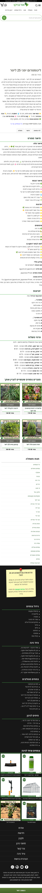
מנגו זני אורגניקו (33, 689)
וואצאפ (18, 1)
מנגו (24, 10)
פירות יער (37, 539)
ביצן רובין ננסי (33, 709)
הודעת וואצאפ (20, 589)
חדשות (21, 833)
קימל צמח (35, 636)
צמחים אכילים (36, 547)
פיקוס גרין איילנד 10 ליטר (30, 703)
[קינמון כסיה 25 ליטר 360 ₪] (10, 429)
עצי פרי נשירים (35, 520)
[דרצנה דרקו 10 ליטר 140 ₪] (10, 393)
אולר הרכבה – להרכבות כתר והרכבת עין (25, 648)
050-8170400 (25, 1)
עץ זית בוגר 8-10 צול (31, 687)
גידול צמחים (17, 10)
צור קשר (21, 848)
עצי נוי (12, 124)
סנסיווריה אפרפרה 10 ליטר (29, 695)
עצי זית (38, 508)
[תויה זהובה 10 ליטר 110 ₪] (32, 429)
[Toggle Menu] (39, 5)
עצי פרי (37, 516)
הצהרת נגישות (21, 858)
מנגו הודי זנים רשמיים (31, 737)
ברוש (36, 628)
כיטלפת (35, 630)
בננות (38, 476)
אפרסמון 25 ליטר (32, 700)
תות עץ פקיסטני (33, 684)
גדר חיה (37, 480)
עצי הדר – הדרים (32, 723)
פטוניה (36, 617)
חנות (35, 10)
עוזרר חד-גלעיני (33, 619)
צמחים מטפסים (35, 551)
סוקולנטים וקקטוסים (34, 496)
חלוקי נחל (37, 492)
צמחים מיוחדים (35, 468)
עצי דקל (37, 500)
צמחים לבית (34, 731)
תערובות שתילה (35, 563)
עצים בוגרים (36, 524)
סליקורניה (35, 614)
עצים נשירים (36, 527)
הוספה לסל (21, 890)
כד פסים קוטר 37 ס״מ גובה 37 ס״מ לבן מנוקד (23, 706)
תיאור (28, 130)
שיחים (38, 559)
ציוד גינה (21, 853)
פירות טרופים (36, 535)
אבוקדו (38, 472)
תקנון (21, 838)
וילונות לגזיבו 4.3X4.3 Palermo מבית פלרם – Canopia (20, 661)
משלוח (20, 130)
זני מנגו (38, 488)
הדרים (38, 484)
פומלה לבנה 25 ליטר (31, 698)
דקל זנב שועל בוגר (32, 692)
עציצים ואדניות (35, 531)
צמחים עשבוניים (35, 555)
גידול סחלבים (34, 745)
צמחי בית (37, 543)
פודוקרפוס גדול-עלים (31, 622)
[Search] (36, 5)
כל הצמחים (18, 124)
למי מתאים (37, 130)
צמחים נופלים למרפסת (30, 726)
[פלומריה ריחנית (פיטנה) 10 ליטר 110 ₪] (32, 393)
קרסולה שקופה (33, 611)
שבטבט (35, 633)
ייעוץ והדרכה (9, 10)
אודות (21, 827)
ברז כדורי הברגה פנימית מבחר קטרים (26, 670)
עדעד (36, 625)
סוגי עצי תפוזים (33, 740)
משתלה (30, 10)
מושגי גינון (21, 843)
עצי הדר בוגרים (35, 504)
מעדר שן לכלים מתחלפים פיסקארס (27, 653)
